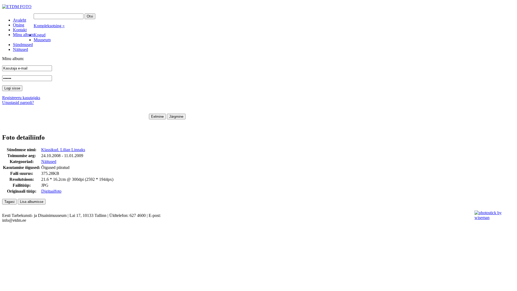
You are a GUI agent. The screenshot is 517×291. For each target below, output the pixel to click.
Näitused (48, 161)
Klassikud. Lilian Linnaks (63, 149)
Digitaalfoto (51, 191)
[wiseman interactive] (492, 217)
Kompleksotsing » (49, 25)
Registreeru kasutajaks (21, 97)
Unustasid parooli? (18, 102)
